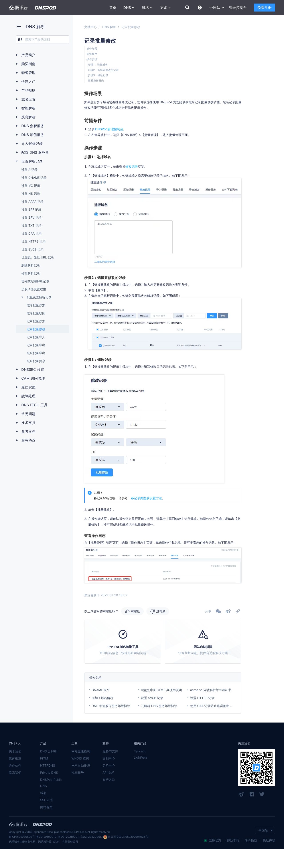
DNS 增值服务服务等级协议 (111, 706)
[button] (228, 611)
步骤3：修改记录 (98, 75)
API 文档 (108, 772)
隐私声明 (269, 840)
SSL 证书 (46, 800)
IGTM (44, 758)
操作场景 (92, 48)
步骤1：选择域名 (98, 64)
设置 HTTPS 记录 (202, 698)
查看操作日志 (96, 80)
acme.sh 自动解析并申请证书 (210, 690)
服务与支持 (110, 751)
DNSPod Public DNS (51, 783)
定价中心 (109, 765)
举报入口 (109, 779)
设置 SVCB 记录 (152, 698)
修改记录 (131, 166)
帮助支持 (233, 840)
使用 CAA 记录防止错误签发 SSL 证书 (216, 706)
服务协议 (251, 840)
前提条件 (92, 54)
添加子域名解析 (102, 698)
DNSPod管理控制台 (109, 129)
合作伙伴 (15, 765)
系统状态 (215, 840)
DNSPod (45, 8)
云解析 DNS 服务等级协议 (159, 706)
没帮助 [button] (161, 611)
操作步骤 (92, 59)
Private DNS (49, 772)
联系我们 (15, 772)
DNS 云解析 (48, 751)
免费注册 (264, 7)
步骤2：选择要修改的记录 (103, 70)
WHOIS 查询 (80, 758)
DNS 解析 (109, 27)
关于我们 (15, 751)
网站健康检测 (80, 751)
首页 (112, 7)
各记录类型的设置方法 (146, 498)
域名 (43, 793)
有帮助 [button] (135, 611)
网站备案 (46, 807)
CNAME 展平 (101, 690)
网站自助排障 (80, 765)
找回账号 (77, 772)
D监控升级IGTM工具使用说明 (161, 690)
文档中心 (90, 27)
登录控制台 (238, 7)
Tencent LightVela (140, 754)
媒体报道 (15, 758)
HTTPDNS (47, 765)
